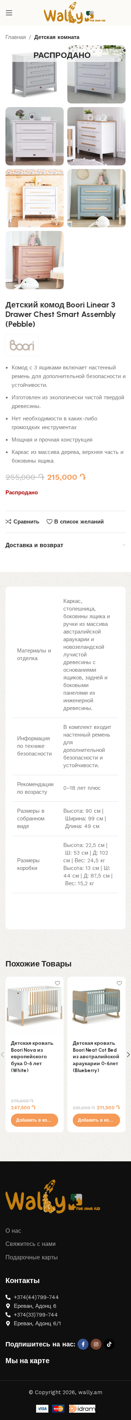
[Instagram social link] (96, 1344)
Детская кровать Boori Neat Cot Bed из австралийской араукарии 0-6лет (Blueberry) (96, 1057)
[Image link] (52, 1196)
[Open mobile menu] (9, 12)
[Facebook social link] (83, 1344)
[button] (34, 1120)
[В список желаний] (57, 983)
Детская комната (56, 37)
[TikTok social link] (109, 1344)
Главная (15, 37)
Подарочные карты (31, 1257)
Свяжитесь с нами (30, 1243)
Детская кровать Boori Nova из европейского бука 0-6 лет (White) (32, 1057)
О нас (13, 1230)
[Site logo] (74, 12)
